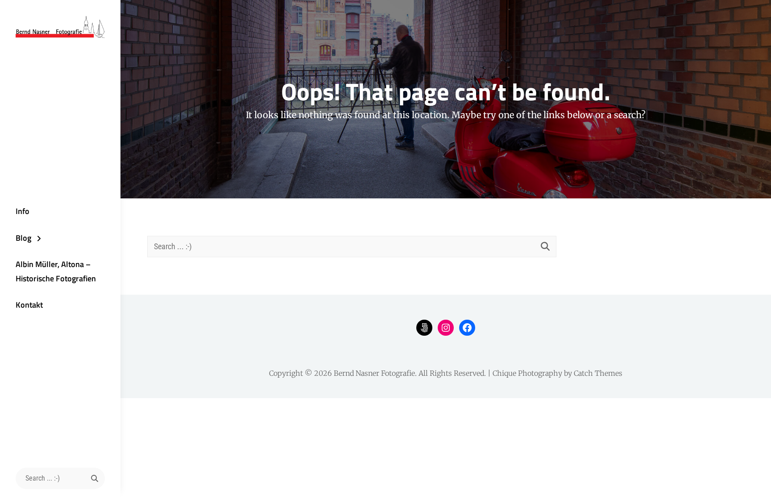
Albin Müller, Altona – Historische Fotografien (56, 271)
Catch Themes (598, 373)
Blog (23, 238)
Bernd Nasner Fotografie (374, 373)
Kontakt (29, 305)
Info (22, 211)
